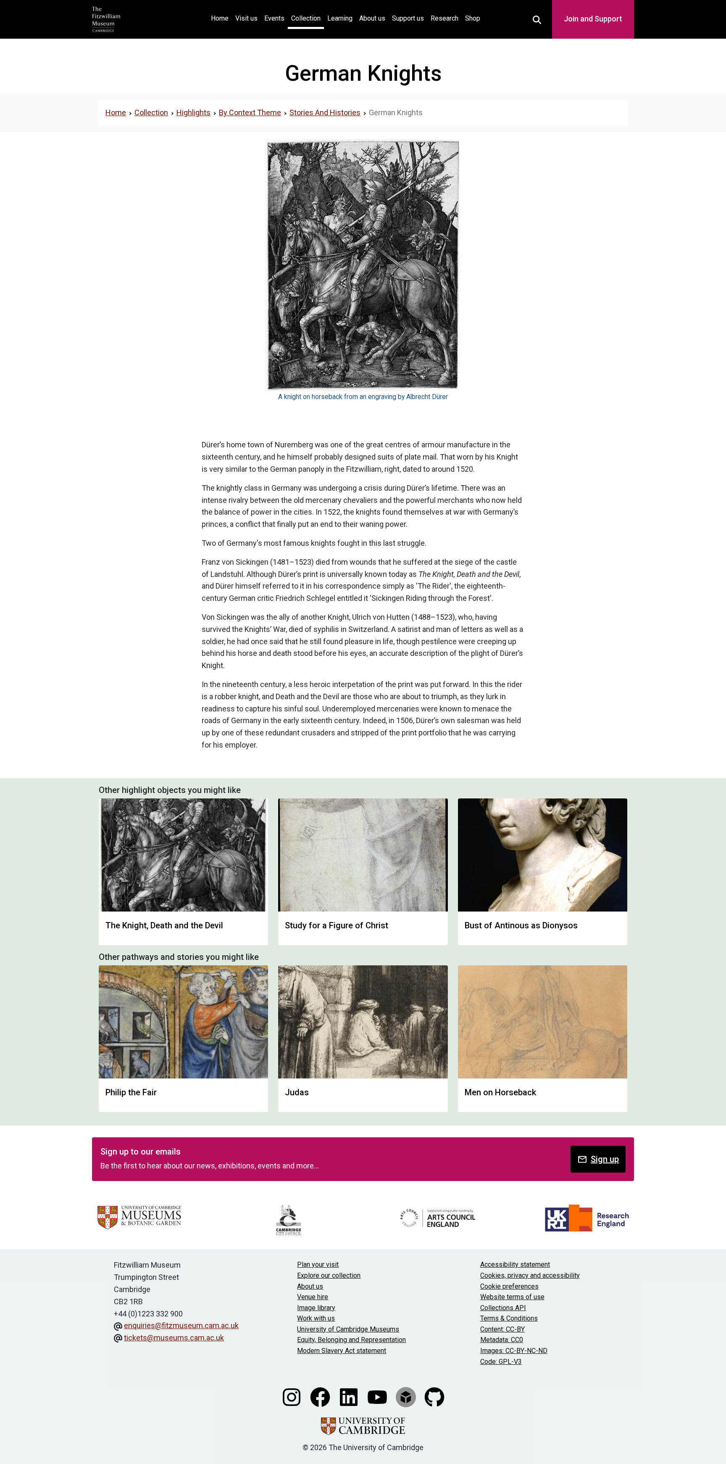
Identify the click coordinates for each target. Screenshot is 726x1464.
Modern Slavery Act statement (341, 1351)
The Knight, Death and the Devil (164, 925)
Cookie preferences (509, 1286)
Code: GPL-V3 (501, 1362)
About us (372, 18)
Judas (297, 1092)
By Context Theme (250, 112)
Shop (472, 18)
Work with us (316, 1318)
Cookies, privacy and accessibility (530, 1275)
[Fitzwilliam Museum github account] (434, 1396)
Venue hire (312, 1297)
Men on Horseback (500, 1092)
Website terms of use (512, 1297)
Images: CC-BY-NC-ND (513, 1351)
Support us (408, 18)
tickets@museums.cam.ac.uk (174, 1337)
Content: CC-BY (502, 1329)
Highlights (193, 112)
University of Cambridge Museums (348, 1329)
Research (444, 18)
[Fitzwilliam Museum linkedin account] (349, 1396)
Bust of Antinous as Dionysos (521, 925)
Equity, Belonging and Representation (351, 1340)
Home (221, 18)
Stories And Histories (324, 112)
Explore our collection (328, 1275)
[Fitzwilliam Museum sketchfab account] (406, 1396)
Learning (339, 18)
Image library (316, 1308)
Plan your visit (318, 1264)
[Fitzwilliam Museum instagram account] (292, 1396)
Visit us (246, 18)
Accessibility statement (515, 1264)
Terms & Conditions (509, 1318)
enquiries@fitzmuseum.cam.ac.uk (181, 1325)
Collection (306, 18)
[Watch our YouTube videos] (378, 1396)
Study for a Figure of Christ (336, 925)
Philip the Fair (131, 1092)
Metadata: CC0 (501, 1340)
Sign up (605, 1159)
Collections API (503, 1308)
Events (274, 18)
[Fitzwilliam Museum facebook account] (321, 1396)
